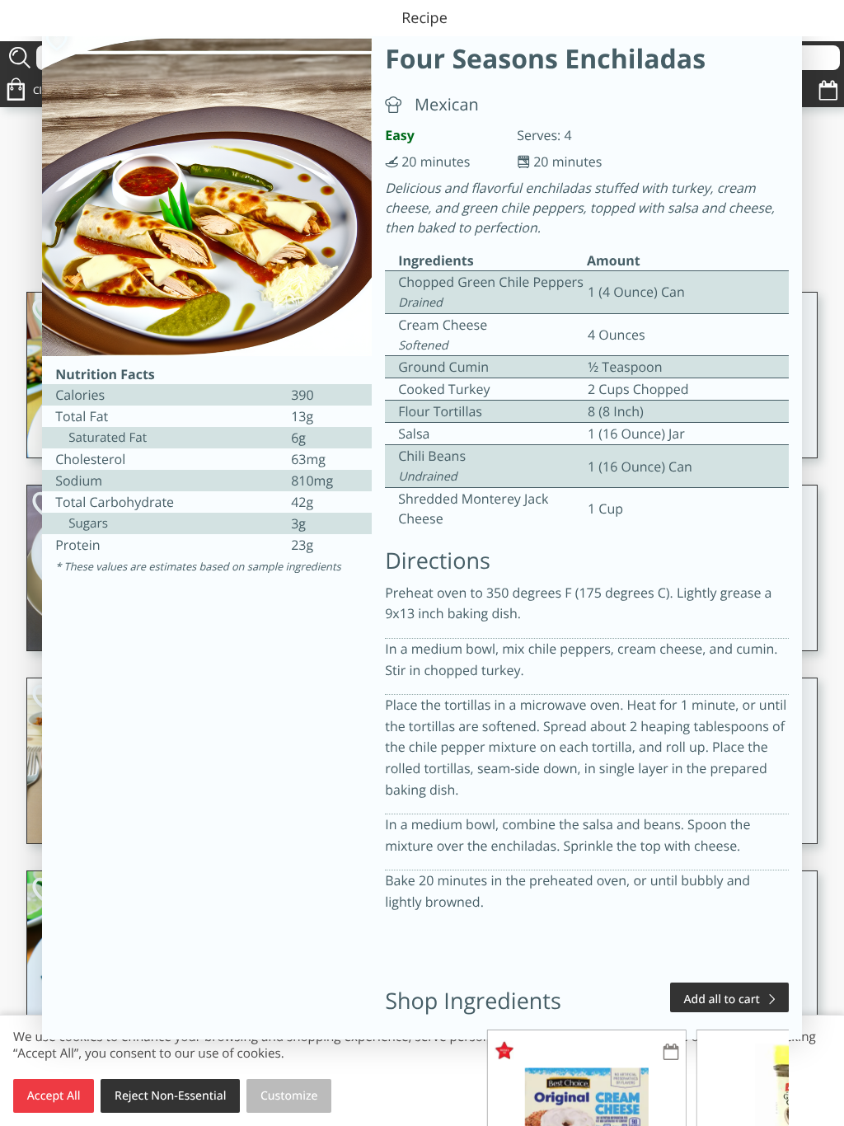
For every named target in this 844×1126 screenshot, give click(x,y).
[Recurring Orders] (671, 1053)
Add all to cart (722, 999)
